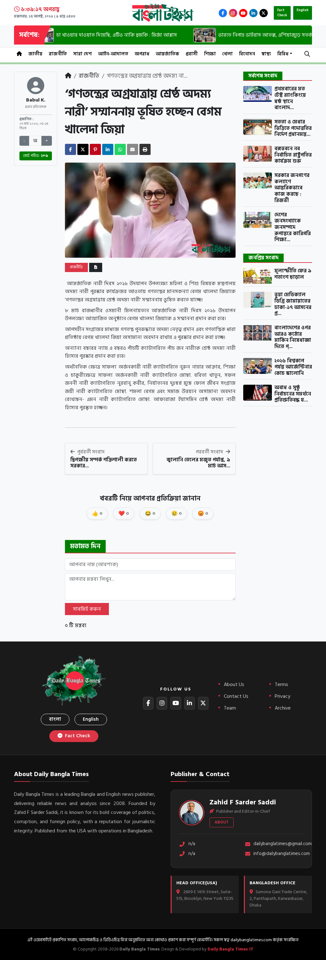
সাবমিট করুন (87, 609)
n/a (191, 844)
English (302, 10)
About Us (234, 684)
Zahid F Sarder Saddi (242, 802)
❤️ (123, 513)
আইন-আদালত (113, 54)
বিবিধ (282, 54)
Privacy (282, 696)
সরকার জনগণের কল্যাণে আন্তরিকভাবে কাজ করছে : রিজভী (291, 188)
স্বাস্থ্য (266, 54)
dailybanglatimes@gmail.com (278, 844)
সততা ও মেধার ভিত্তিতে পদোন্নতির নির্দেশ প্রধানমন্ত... (293, 128)
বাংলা (55, 719)
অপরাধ (142, 54)
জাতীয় (35, 54)
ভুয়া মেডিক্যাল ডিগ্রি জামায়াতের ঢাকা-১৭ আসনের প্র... (292, 304)
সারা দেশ (82, 54)
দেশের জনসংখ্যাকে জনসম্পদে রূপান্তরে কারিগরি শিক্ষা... (292, 227)
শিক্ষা (210, 54)
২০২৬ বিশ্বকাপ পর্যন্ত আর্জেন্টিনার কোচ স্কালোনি (293, 367)
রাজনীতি (58, 54)
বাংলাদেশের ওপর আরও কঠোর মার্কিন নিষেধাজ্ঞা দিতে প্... (292, 337)
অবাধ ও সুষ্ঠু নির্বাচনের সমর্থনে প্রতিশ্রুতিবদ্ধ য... (292, 394)
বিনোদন (247, 54)
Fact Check (282, 12)
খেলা (227, 54)
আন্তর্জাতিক (167, 54)
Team (230, 708)
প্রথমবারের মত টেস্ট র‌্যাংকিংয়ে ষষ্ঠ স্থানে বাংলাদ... (290, 98)
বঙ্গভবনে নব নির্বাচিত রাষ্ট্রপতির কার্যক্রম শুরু (293, 155)
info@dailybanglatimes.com (278, 854)
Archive (283, 708)
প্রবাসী (192, 54)
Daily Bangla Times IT (230, 949)
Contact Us (236, 696)
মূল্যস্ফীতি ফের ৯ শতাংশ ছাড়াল (292, 274)
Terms (281, 684)
